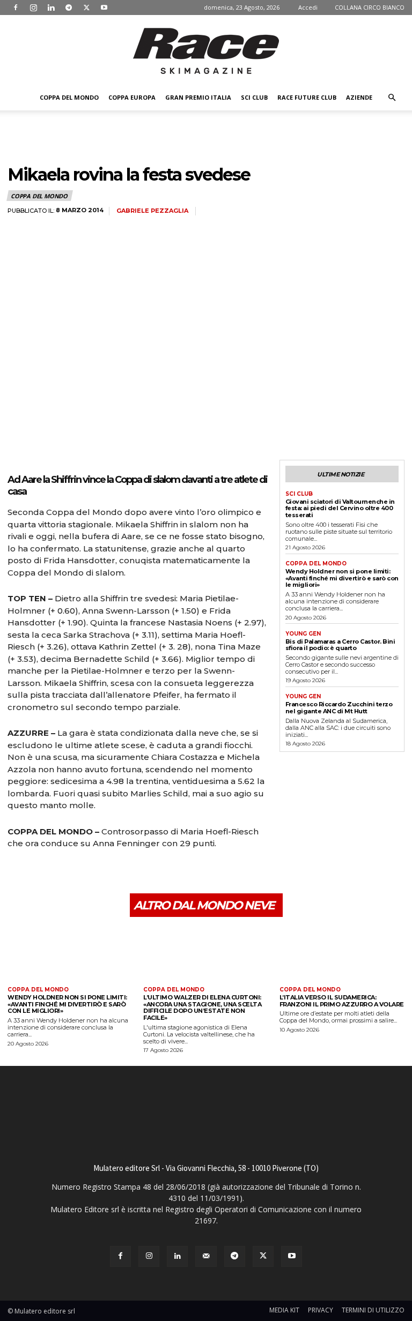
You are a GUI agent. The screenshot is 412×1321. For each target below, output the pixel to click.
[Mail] (205, 1256)
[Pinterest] (67, 873)
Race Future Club (306, 97)
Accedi (308, 7)
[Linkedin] (51, 7)
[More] (117, 873)
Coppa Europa (132, 97)
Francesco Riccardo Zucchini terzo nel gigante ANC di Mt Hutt (339, 707)
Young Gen (303, 634)
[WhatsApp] (92, 873)
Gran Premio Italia (198, 97)
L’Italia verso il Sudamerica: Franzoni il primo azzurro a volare (341, 1001)
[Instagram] (33, 7)
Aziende (359, 97)
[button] (391, 98)
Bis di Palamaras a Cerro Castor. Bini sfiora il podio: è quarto (340, 645)
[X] (86, 7)
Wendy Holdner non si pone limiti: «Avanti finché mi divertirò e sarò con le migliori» (342, 578)
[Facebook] (16, 7)
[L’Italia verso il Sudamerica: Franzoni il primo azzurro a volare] (341, 953)
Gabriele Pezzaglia (152, 210)
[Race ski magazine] (206, 51)
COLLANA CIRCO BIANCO (369, 7)
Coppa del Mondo (69, 97)
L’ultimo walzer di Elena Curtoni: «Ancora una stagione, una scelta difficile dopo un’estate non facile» (202, 1007)
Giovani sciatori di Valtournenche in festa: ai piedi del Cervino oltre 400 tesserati (340, 508)
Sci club (254, 97)
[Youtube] (104, 7)
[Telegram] (69, 7)
